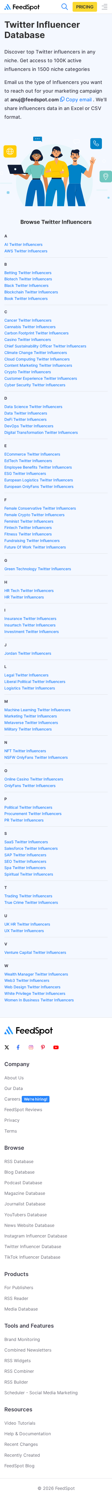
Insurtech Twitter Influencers (30, 625)
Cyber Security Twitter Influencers (35, 385)
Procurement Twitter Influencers (33, 813)
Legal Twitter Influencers (26, 675)
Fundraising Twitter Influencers (32, 540)
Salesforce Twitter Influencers (31, 848)
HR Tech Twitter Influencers (29, 590)
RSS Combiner (19, 1371)
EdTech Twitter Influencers (28, 460)
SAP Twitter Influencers (25, 855)
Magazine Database (24, 1193)
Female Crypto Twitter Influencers (34, 514)
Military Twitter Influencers (28, 729)
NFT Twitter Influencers (25, 750)
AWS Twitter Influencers (26, 251)
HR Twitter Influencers (24, 597)
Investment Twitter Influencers (31, 631)
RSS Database (18, 1161)
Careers (25, 1099)
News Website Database (29, 1225)
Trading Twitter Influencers (28, 896)
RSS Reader (16, 1298)
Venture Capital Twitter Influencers (35, 952)
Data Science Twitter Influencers (33, 406)
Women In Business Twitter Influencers (39, 1000)
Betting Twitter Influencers (28, 272)
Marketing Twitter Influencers (30, 716)
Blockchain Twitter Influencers (31, 292)
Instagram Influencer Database (35, 1236)
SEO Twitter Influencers (25, 861)
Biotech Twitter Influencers (28, 279)
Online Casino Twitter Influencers (33, 779)
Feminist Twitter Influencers (29, 521)
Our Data (13, 1088)
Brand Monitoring (22, 1339)
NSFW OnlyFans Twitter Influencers (36, 757)
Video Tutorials (19, 1423)
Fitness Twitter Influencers (28, 534)
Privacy (12, 1120)
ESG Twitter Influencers (25, 473)
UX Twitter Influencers (24, 930)
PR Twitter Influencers (24, 820)
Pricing (85, 7)
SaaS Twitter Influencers (26, 841)
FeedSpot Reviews (23, 1109)
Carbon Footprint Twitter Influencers (36, 333)
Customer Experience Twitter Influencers (40, 378)
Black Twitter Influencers (26, 285)
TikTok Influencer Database (32, 1257)
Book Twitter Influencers (26, 298)
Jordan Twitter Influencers (27, 653)
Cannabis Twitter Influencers (30, 326)
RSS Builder (16, 1382)
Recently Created (22, 1455)
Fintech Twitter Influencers (28, 527)
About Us (14, 1077)
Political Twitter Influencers (28, 807)
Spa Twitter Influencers (25, 867)
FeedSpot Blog (19, 1465)
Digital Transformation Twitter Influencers (41, 432)
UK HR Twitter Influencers (27, 924)
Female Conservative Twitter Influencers (40, 508)
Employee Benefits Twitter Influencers (38, 467)
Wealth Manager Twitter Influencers (36, 974)
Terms (10, 1131)
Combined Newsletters (27, 1350)
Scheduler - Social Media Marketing (41, 1392)
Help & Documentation (27, 1433)
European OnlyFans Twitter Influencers (39, 486)
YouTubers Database (25, 1214)
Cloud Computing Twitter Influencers (37, 359)
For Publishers (18, 1287)
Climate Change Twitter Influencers (35, 352)
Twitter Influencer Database (32, 1246)
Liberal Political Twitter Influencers (35, 681)
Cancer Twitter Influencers (28, 320)
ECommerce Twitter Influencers (32, 454)
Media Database (21, 1309)
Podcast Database (23, 1182)
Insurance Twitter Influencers (30, 618)
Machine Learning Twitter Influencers (37, 709)
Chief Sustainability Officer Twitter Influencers (45, 346)
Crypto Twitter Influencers (27, 371)
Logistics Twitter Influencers (29, 688)
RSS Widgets (17, 1360)
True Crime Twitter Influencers (31, 902)
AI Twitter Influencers (23, 244)
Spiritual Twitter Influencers (28, 874)
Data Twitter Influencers (25, 413)
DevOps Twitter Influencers (29, 426)
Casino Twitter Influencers (27, 339)
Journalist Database (24, 1203)
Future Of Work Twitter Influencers (35, 547)
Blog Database (19, 1172)
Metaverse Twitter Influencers (31, 722)
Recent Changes (21, 1444)
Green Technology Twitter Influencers (37, 568)
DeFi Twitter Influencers (25, 419)
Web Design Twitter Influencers (32, 987)
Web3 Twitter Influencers (26, 980)
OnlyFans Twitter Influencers (30, 785)
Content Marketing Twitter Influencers (38, 365)
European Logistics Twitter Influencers (38, 480)
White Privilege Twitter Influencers (35, 993)
